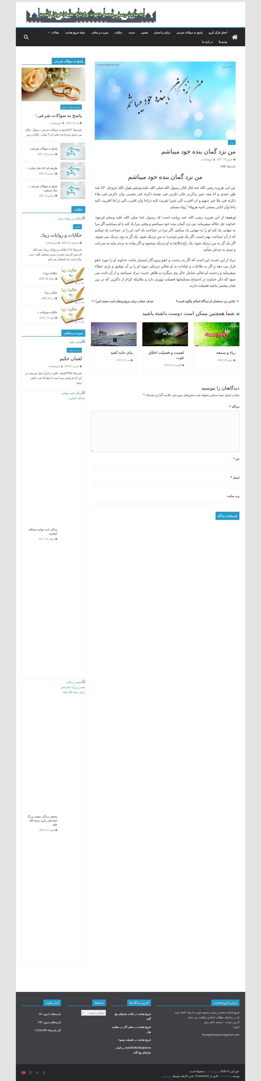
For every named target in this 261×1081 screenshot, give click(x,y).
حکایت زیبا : (50, 292)
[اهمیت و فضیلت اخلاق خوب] (165, 325)
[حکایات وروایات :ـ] (72, 314)
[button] (49, 32)
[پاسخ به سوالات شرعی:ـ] (72, 151)
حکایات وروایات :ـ (47, 312)
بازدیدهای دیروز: (51, 1022)
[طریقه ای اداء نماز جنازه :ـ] (72, 170)
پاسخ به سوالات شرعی (189, 32)
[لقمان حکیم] (53, 341)
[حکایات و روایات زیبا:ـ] (53, 218)
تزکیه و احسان (162, 32)
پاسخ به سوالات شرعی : (58, 115)
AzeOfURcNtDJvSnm (138, 1047)
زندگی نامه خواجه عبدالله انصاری (43, 531)
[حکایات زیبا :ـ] (72, 275)
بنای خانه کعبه (122, 352)
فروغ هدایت (206, 159)
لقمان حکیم (71, 358)
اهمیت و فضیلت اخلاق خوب (166, 355)
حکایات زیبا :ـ (50, 273)
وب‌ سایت (233, 496)
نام (236, 459)
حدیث (132, 32)
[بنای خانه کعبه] (114, 325)
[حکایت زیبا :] (72, 295)
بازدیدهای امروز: (51, 1014)
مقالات (55, 32)
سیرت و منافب (99, 32)
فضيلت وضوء (126, 1039)
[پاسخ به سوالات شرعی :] (53, 84)
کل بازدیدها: (54, 1030)
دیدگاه (234, 406)
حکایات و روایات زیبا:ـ (61, 235)
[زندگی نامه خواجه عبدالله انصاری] (72, 534)
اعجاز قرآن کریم (218, 32)
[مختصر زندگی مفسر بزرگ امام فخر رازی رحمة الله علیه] (72, 823)
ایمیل (234, 477)
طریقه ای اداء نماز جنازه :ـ (42, 168)
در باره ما (207, 41)
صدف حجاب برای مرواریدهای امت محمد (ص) (124, 301)
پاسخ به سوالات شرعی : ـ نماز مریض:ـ (42, 188)
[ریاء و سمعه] (216, 325)
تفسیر (144, 32)
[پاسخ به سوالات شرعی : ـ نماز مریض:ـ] (72, 191)
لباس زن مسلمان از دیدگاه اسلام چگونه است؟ (205, 301)
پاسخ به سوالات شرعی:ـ (43, 148)
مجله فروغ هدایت (75, 32)
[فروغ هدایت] (234, 37)
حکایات (118, 32)
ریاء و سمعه (226, 352)
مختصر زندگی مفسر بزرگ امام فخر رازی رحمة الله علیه (42, 820)
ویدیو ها (223, 41)
